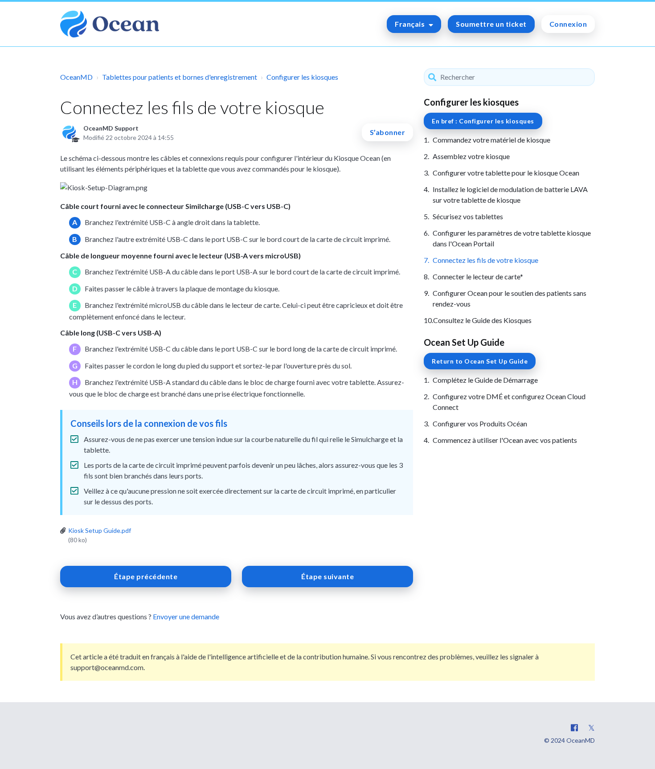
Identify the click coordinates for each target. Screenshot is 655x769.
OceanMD (76, 77)
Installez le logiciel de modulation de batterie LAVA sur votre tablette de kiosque (510, 194)
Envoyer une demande (186, 616)
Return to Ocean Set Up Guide (480, 361)
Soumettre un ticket (491, 24)
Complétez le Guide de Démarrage (485, 380)
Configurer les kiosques (302, 77)
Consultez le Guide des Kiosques (482, 320)
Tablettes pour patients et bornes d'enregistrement (179, 77)
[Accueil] (109, 24)
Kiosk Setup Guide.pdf (99, 530)
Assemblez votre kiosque (471, 156)
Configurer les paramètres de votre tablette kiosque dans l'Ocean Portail (512, 238)
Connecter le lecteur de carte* (478, 276)
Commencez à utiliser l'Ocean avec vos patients (505, 440)
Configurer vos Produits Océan (480, 423)
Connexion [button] (568, 24)
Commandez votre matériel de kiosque (491, 139)
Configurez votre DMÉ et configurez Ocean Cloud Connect (509, 401)
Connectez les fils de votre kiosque (485, 260)
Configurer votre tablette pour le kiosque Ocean (506, 172)
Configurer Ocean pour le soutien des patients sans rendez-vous (509, 298)
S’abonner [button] (387, 132)
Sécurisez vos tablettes (468, 216)
